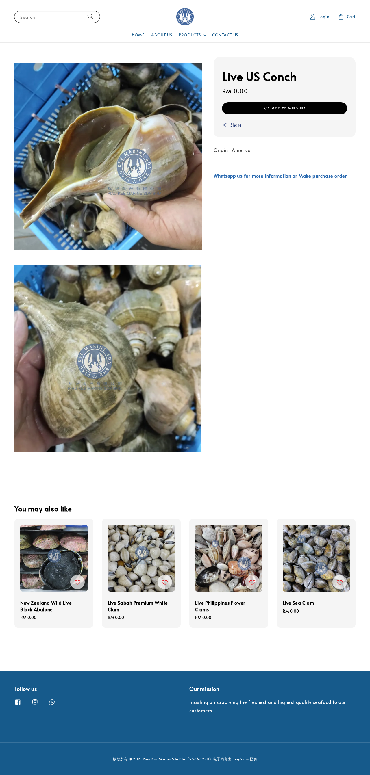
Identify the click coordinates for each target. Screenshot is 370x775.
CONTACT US (225, 35)
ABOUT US (161, 35)
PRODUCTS (190, 35)
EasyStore (240, 758)
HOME (138, 35)
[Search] (90, 16)
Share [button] (236, 125)
